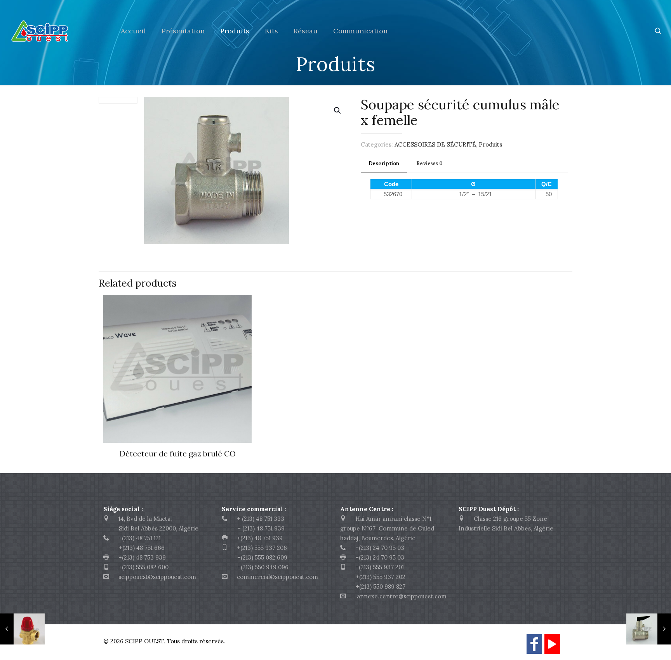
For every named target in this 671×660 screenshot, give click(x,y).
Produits (490, 144)
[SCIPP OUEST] (54, 31)
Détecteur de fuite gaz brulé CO (178, 453)
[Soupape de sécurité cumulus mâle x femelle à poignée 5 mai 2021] (648, 628)
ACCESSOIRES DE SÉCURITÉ (435, 144)
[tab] (384, 164)
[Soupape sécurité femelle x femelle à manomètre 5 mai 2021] (22, 628)
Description (384, 163)
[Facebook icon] (534, 647)
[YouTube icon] (552, 647)
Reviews (429, 163)
